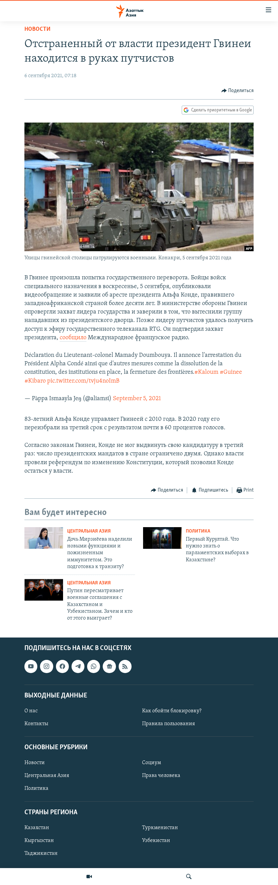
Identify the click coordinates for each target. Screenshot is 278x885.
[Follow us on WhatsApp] (93, 666)
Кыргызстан (39, 840)
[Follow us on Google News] (109, 666)
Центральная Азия (89, 531)
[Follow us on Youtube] (30, 666)
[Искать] (189, 876)
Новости (37, 29)
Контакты (36, 724)
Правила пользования (168, 724)
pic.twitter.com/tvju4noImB (83, 381)
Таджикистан (41, 853)
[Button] (237, 90)
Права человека (161, 775)
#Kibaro (35, 381)
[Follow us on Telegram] (78, 666)
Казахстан (36, 827)
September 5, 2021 (137, 399)
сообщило (73, 338)
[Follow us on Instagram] (46, 666)
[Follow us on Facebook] (62, 666)
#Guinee (231, 372)
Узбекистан (156, 840)
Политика (198, 531)
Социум (151, 762)
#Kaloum (206, 372)
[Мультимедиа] (89, 876)
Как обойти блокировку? (171, 711)
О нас (31, 711)
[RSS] (125, 666)
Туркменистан (160, 827)
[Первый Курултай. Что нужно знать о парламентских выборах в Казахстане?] (162, 538)
